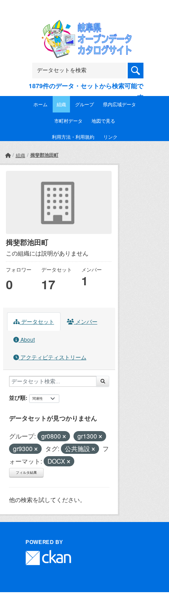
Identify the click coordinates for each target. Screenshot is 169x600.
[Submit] (102, 381)
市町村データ (68, 120)
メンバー (85, 321)
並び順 (17, 397)
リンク (110, 136)
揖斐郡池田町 (44, 154)
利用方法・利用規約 (73, 136)
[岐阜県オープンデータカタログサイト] (84, 25)
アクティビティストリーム (52, 357)
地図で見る (103, 120)
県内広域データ (119, 104)
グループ (84, 104)
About (27, 339)
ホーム (40, 104)
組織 (61, 104)
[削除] (64, 436)
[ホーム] (8, 155)
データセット (37, 321)
